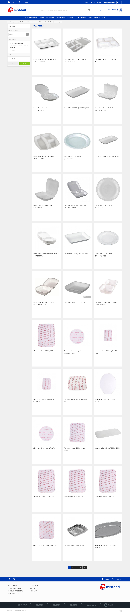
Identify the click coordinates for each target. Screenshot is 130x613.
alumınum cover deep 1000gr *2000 (107, 448)
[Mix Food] (16, 10)
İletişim (87, 2)
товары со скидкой (15, 588)
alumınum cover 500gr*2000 (104, 497)
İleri (80, 567)
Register (99, 2)
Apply (24, 64)
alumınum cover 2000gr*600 (43, 351)
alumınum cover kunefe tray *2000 (45, 448)
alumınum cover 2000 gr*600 (74, 545)
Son (85, 567)
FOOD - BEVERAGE (47, 18)
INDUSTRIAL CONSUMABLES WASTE (19, 46)
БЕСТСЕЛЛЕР (13, 593)
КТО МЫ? (33, 588)
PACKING (13, 50)
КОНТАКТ (33, 591)
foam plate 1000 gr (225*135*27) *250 (107, 156)
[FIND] (89, 10)
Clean (13, 64)
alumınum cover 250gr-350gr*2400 (45, 545)
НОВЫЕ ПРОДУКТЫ (16, 591)
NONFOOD (82, 18)
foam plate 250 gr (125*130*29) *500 (76, 302)
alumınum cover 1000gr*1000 (43, 497)
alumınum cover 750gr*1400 (73, 497)
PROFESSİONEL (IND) (97, 18)
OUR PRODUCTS (31, 18)
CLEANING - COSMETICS (66, 18)
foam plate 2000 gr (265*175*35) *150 (76, 108)
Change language (109, 2)
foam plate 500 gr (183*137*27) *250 (76, 254)
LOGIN (93, 2)
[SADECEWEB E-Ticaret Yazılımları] (121, 611)
